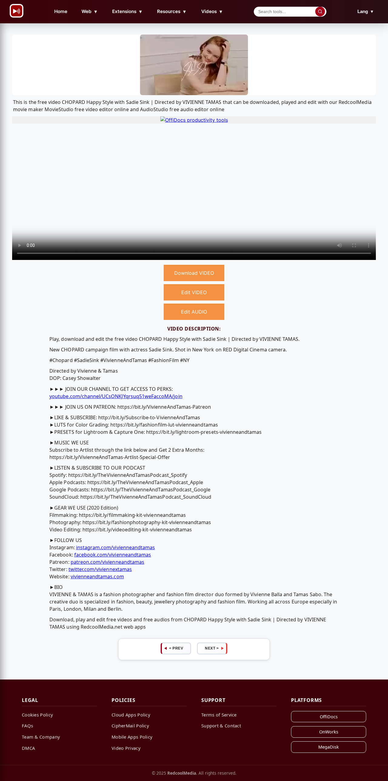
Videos (212, 11)
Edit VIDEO (194, 292)
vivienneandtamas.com (97, 576)
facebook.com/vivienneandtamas (112, 554)
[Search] (320, 11)
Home (60, 11)
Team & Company (41, 737)
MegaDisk (328, 747)
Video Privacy (126, 748)
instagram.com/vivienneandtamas (115, 547)
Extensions (127, 11)
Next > (212, 648)
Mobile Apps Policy (132, 737)
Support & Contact (221, 726)
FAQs (27, 726)
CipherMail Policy (130, 726)
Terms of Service (219, 715)
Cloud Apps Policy (131, 715)
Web (90, 11)
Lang (365, 11)
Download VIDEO (194, 273)
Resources (172, 11)
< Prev (176, 648)
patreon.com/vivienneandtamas (107, 562)
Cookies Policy (37, 715)
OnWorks (328, 732)
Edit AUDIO (194, 312)
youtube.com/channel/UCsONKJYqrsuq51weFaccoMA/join (115, 396)
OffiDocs (329, 717)
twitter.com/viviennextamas (100, 569)
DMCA (28, 748)
